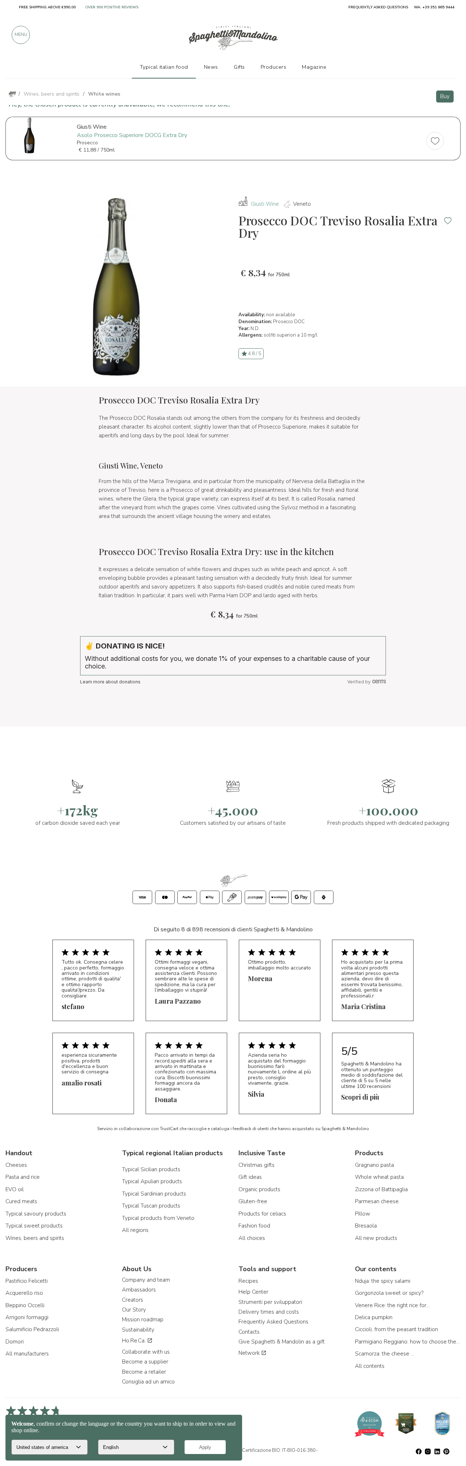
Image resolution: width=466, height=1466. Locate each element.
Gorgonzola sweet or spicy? (389, 1293)
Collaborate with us (146, 1351)
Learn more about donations (110, 681)
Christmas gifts (256, 1165)
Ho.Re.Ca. (134, 1340)
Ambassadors (139, 1289)
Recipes (248, 1281)
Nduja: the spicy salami (382, 1281)
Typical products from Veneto (158, 1218)
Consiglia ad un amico (148, 1381)
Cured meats (21, 1201)
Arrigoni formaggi (26, 1317)
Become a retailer (144, 1371)
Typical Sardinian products (154, 1193)
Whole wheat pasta (379, 1177)
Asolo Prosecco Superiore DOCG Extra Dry (132, 135)
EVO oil (14, 1189)
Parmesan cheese (377, 1201)
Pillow (362, 1213)
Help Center (253, 1292)
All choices (251, 1238)
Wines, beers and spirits (34, 1238)
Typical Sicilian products (151, 1169)
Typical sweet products (34, 1225)
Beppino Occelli (24, 1305)
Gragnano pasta (374, 1165)
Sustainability (138, 1329)
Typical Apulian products (152, 1181)
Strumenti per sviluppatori (270, 1302)
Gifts (239, 67)
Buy (445, 96)
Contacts (249, 1332)
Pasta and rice (22, 1177)
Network (249, 1353)
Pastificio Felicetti (26, 1281)
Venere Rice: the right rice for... (392, 1305)
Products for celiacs (262, 1213)
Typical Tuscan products (151, 1205)
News (211, 67)
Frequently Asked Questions (273, 1321)
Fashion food (254, 1225)
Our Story (134, 1309)
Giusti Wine (265, 204)
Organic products (259, 1189)
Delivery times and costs (268, 1312)
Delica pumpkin (373, 1317)
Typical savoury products (35, 1213)
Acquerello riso (24, 1293)
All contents (369, 1366)
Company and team (146, 1280)
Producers (274, 67)
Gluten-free (252, 1201)
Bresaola (366, 1225)
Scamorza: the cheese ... (384, 1353)
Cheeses (16, 1165)
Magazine (314, 67)
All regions (135, 1230)
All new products (376, 1238)
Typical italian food (164, 67)
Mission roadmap (142, 1319)
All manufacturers (27, 1353)
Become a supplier (145, 1361)
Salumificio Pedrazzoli (32, 1329)
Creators (132, 1300)
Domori (14, 1341)
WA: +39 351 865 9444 (434, 7)
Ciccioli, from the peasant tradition (396, 1329)
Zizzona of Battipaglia (381, 1189)
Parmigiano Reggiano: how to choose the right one (408, 1341)
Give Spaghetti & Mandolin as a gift (281, 1341)
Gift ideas (250, 1177)
